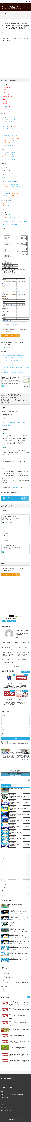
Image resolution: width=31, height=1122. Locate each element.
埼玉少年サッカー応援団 (15, 498)
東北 (2, 855)
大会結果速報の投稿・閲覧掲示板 (15, 788)
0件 (3, 32)
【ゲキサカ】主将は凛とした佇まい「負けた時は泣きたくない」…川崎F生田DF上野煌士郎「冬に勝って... (19, 1004)
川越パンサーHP (9, 221)
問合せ (3, 894)
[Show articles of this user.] (8, 633)
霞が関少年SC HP (9, 145)
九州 (2, 877)
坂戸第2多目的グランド (22, 422)
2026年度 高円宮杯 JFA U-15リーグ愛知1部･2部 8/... (18, 839)
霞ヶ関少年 (4, 135)
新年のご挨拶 (4, 986)
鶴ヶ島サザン (4, 177)
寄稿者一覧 (3, 1104)
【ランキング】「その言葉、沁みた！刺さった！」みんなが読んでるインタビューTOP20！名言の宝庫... (19, 1049)
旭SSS (4, 108)
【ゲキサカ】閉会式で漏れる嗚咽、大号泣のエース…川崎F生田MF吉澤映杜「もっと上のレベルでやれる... (19, 1017)
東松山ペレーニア (7, 92)
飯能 (6, 106)
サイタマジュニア (16, 193)
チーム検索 (4, 884)
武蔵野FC (5, 99)
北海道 (3, 851)
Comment (3, 715)
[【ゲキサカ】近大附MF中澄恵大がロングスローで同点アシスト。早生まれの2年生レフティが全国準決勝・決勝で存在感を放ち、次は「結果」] (9, 696)
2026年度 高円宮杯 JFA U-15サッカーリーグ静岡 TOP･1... (18, 833)
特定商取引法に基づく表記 (6, 1110)
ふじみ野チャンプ (15, 184)
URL (2, 733)
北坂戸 (8, 152)
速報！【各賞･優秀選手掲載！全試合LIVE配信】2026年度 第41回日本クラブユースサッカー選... (18, 954)
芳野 (8, 205)
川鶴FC (4, 89)
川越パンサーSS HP (15, 324)
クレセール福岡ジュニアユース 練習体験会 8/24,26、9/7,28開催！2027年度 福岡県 (9, 686)
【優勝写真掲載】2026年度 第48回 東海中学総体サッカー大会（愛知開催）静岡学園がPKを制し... (19, 930)
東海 (2, 864)
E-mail (2, 729)
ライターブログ (16, 666)
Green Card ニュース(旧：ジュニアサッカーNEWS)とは (12, 1094)
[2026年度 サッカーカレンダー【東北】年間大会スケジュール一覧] (22, 696)
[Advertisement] (15, 60)
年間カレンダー (24, 690)
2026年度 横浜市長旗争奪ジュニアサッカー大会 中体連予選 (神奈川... (19, 821)
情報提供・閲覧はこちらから (12, 335)
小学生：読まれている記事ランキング (10, 365)
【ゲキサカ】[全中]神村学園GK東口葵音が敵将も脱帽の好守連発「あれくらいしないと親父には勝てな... (19, 1062)
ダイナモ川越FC (6, 94)
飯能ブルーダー (9, 119)
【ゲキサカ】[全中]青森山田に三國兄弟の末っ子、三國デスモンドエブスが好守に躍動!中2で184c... (19, 1055)
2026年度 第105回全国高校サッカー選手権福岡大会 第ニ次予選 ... (19, 803)
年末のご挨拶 (4, 991)
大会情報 (9, 620)
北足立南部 (4, 358)
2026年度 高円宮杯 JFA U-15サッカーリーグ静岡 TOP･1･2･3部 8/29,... (18, 960)
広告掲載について (4, 1097)
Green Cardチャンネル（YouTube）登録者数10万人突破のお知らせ (14, 982)
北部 (17, 360)
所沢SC (19, 135)
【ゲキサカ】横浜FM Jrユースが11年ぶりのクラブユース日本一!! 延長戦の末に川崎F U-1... (19, 1042)
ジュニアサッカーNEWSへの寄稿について (9, 1101)
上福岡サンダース (12, 214)
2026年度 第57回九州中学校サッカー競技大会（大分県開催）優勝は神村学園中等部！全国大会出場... (19, 942)
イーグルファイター (15, 186)
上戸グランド (4, 422)
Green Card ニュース (9, 7)
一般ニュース (12, 690)
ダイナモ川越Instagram (10, 159)
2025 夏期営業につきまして (6, 977)
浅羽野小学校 (12, 422)
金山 (8, 203)
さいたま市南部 (18, 358)
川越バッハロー (15, 196)
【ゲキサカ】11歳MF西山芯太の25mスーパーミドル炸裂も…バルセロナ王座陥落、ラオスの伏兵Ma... (19, 1036)
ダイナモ (3, 152)
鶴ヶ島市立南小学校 (6, 425)
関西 (2, 868)
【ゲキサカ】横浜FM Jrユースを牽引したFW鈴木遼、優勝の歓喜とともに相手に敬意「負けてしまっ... (18, 1024)
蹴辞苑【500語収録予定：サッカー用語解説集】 (13, 372)
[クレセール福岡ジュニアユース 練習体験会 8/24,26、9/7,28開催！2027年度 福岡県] (9, 680)
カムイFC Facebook (10, 128)
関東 (2, 861)
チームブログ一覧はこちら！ (8, 347)
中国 (2, 871)
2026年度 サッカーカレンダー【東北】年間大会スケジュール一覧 (21, 702)
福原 (15, 119)
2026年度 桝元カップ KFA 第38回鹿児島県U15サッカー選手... (19, 809)
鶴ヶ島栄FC (5, 103)
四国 (2, 874)
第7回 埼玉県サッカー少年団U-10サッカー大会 (12, 355)
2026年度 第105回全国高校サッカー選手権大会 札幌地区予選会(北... (19, 827)
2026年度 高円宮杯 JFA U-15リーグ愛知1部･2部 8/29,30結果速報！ (18, 948)
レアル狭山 (5, 101)
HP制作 (3, 890)
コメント (10, 618)
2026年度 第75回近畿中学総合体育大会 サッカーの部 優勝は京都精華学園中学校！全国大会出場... (19, 936)
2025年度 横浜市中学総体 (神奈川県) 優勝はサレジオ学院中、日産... (19, 815)
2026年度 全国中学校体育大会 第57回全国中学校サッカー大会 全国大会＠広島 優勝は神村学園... (19, 912)
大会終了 (4, 620)
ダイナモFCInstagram (12, 224)
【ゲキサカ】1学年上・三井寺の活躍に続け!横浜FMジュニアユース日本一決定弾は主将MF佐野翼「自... (19, 1010)
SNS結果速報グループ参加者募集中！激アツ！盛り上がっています (19, 797)
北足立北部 (10, 358)
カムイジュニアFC (7, 87)
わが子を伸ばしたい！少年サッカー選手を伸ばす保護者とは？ (19, 1030)
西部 (14, 360)
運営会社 (2, 1091)
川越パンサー (4, 193)
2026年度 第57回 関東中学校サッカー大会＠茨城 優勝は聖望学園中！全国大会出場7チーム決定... (19, 918)
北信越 (3, 858)
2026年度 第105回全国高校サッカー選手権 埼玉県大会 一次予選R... (19, 845)
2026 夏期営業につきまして (6, 973)
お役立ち (3, 887)
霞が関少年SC (11, 181)
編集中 (14, 620)
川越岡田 (13, 152)
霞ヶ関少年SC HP (18, 221)
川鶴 (9, 200)
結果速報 (3, 881)
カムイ (3, 119)
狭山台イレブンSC (7, 96)
